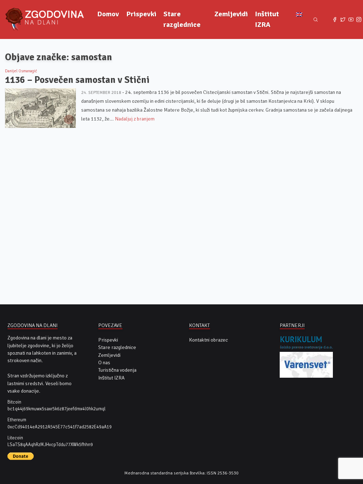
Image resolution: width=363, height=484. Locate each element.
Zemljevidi (231, 14)
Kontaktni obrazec (208, 340)
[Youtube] (351, 20)
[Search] (316, 20)
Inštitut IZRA (267, 19)
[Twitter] (343, 20)
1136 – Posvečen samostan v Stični (77, 80)
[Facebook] (335, 20)
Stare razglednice (182, 19)
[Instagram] (359, 20)
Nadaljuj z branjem (135, 119)
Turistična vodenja (117, 370)
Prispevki (141, 14)
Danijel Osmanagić (21, 70)
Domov (108, 14)
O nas (104, 363)
